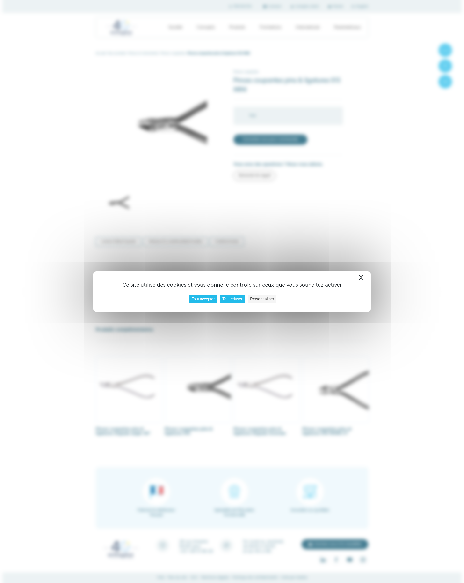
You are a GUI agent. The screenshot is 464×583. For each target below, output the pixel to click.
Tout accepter (203, 299)
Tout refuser (232, 299)
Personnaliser (262, 299)
